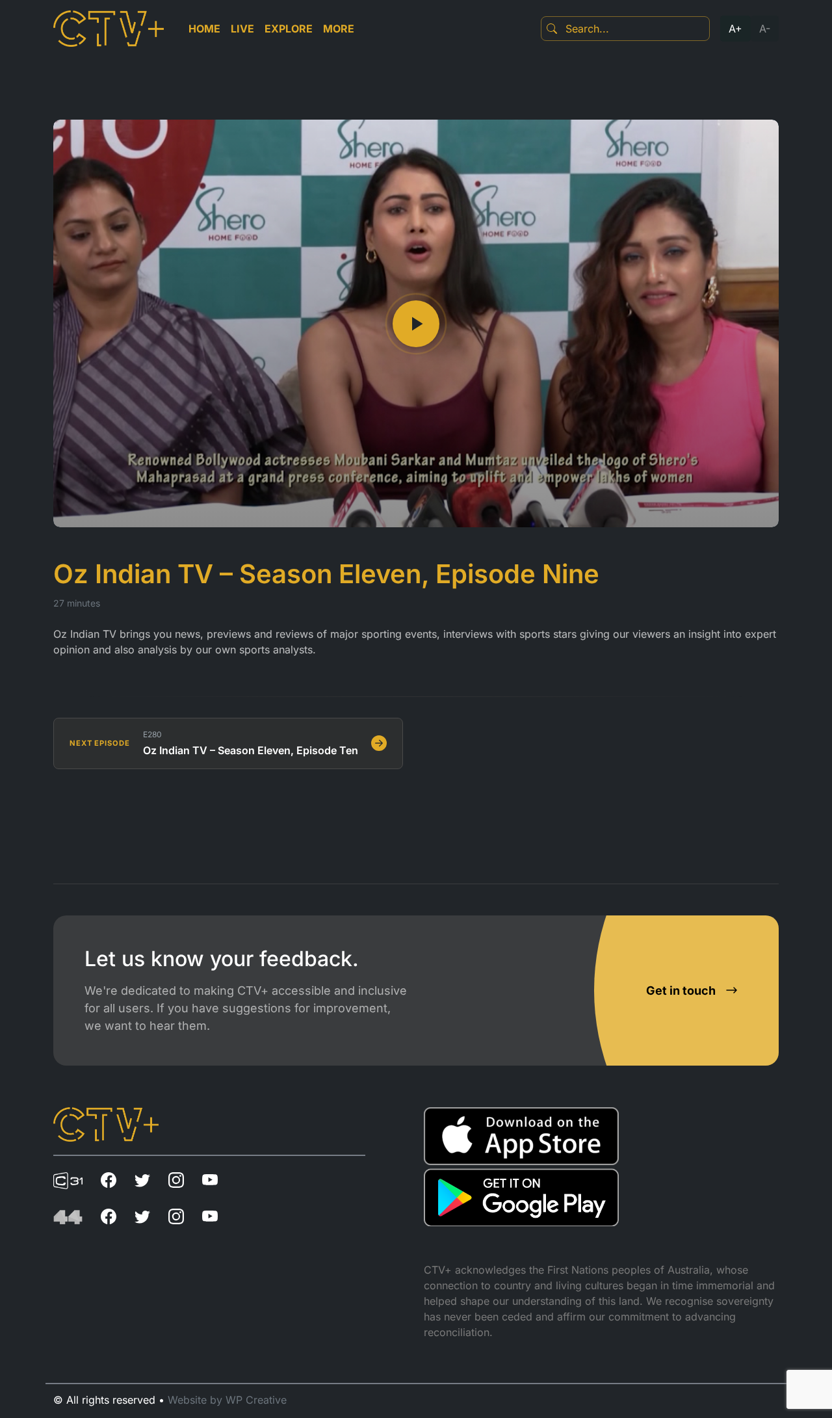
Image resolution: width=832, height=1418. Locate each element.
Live (242, 28)
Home (204, 28)
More (338, 28)
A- (764, 28)
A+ (735, 28)
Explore (289, 28)
